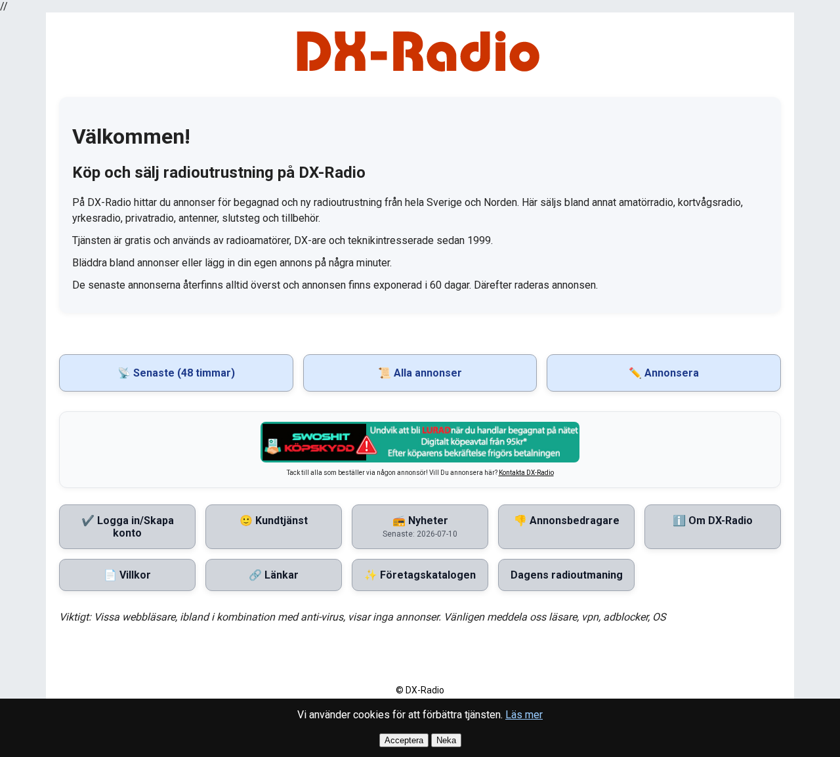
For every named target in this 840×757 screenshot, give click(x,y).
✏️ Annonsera (664, 373)
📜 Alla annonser (420, 373)
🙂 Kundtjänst (274, 520)
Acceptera (404, 740)
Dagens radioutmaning (567, 575)
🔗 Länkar (274, 575)
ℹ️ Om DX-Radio (713, 520)
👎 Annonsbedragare (567, 520)
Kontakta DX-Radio (526, 472)
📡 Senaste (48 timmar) (176, 373)
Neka (446, 740)
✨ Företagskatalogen (420, 575)
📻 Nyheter (420, 526)
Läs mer (524, 714)
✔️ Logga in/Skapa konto (127, 526)
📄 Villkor (127, 575)
